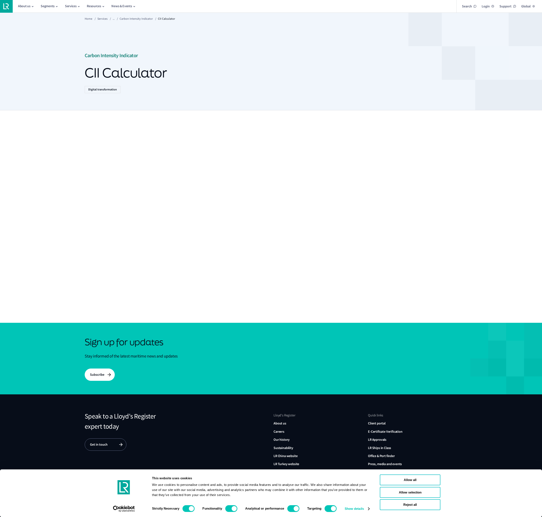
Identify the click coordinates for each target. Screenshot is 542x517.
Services (102, 19)
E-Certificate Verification (385, 431)
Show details (354, 508)
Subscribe (97, 374)
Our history (282, 439)
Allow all (410, 480)
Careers (279, 431)
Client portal (377, 423)
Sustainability (283, 448)
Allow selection (410, 492)
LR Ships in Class (379, 448)
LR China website (285, 456)
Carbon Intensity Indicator (136, 19)
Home (88, 19)
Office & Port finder (381, 456)
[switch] (231, 508)
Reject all (410, 504)
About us (280, 423)
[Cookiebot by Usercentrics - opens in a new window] (123, 509)
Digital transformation (102, 89)
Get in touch (99, 444)
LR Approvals (377, 439)
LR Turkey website (286, 464)
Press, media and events (385, 464)
